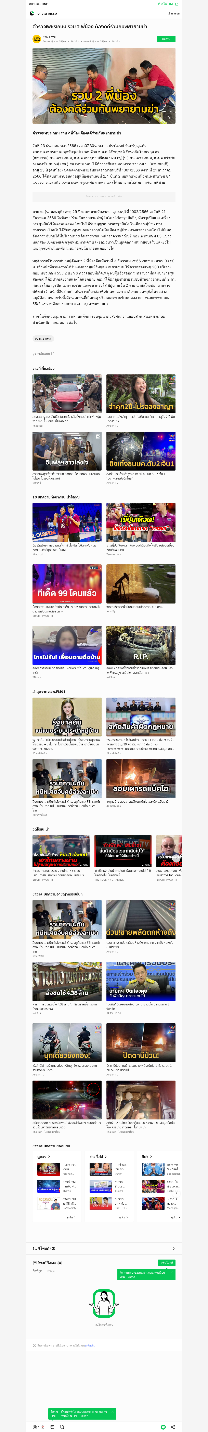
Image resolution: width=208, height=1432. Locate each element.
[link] (52, 1427)
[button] (39, 1427)
